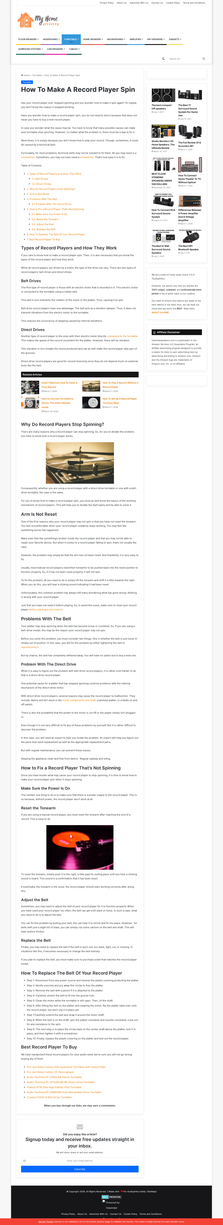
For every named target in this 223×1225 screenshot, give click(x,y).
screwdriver (28, 157)
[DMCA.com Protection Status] (111, 1197)
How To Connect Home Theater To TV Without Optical (189, 179)
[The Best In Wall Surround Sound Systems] (163, 236)
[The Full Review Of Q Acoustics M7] (190, 132)
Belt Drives (40, 178)
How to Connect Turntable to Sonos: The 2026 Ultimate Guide (57, 402)
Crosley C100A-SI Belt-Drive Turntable (49, 1097)
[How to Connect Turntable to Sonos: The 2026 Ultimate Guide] (30, 403)
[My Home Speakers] (38, 20)
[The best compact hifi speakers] (163, 95)
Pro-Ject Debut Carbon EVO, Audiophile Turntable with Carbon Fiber (66, 1067)
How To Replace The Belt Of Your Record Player (56, 234)
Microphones (115, 39)
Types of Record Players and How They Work (54, 173)
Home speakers (92, 39)
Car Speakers (55, 49)
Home (26, 75)
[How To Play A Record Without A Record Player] (91, 386)
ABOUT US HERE (160, 312)
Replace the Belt (44, 229)
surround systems (29, 49)
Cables (73, 49)
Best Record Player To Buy (43, 239)
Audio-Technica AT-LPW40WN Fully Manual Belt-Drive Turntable (64, 1092)
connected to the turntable (122, 336)
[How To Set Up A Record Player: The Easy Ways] (91, 402)
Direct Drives (41, 183)
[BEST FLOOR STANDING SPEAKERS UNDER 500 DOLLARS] (163, 164)
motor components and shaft (79, 700)
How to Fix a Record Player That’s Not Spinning (55, 209)
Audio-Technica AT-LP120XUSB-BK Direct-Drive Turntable (61, 1082)
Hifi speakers (155, 39)
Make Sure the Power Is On (49, 214)
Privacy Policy (107, 2)
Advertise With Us (139, 2)
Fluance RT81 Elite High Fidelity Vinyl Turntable (54, 1087)
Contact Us (157, 2)
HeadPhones (50, 39)
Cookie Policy (173, 2)
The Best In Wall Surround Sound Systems (161, 249)
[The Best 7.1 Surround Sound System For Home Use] (190, 95)
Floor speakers (27, 39)
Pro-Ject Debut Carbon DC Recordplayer (50, 1072)
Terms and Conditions (194, 2)
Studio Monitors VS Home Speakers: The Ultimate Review (163, 144)
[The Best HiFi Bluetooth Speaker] (190, 236)
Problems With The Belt (42, 199)
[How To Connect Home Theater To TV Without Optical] (190, 164)
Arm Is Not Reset (38, 194)
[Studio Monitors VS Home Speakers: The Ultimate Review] (163, 131)
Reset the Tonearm (45, 219)
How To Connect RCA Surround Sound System (163, 213)
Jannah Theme (45, 1221)
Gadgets (174, 39)
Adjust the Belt (43, 224)
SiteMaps (152, 1191)
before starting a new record (45, 609)
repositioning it (30, 647)
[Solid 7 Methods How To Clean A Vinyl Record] (30, 387)
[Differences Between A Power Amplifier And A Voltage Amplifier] (190, 200)
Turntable (70, 39)
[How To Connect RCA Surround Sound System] (163, 200)
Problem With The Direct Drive (51, 204)
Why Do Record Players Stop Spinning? (51, 188)
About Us (122, 2)
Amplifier (135, 39)
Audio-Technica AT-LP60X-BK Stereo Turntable (54, 1077)
